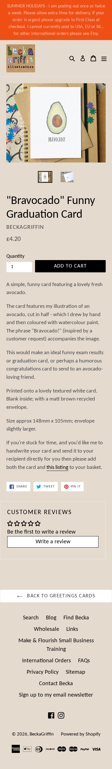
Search (31, 618)
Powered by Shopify (81, 734)
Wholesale (46, 629)
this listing (57, 467)
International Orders (46, 661)
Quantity (15, 256)
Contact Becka (56, 684)
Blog (51, 618)
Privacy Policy (43, 672)
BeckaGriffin (42, 734)
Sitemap (75, 672)
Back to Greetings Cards (60, 596)
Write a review (53, 542)
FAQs (84, 661)
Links (72, 629)
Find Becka (76, 618)
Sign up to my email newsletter (56, 695)
